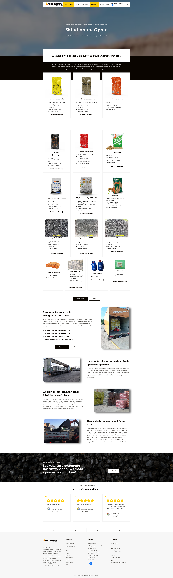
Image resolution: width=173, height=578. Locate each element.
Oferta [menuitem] (71, 4)
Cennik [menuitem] (77, 4)
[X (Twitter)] (75, 530)
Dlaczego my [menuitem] (94, 4)
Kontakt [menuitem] (102, 4)
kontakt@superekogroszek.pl (118, 562)
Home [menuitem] (65, 4)
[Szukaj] (127, 4)
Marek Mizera (55, 508)
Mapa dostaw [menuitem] (85, 4)
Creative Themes (94, 575)
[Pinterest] (97, 530)
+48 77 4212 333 (119, 3)
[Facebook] (54, 530)
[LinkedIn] (119, 530)
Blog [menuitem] (107, 4)
